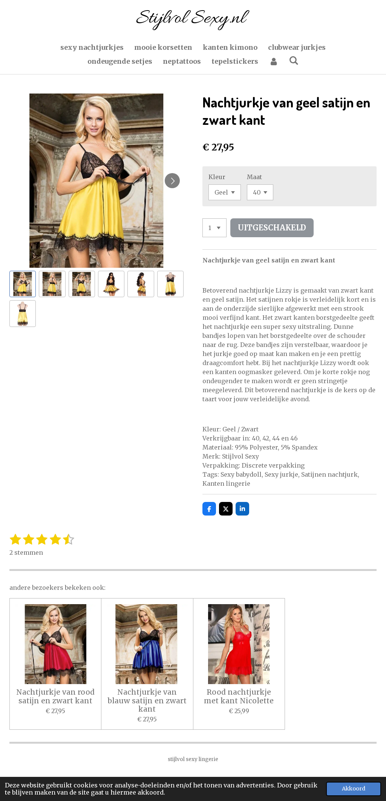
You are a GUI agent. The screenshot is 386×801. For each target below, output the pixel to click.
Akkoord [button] (353, 788)
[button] (22, 284)
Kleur (216, 177)
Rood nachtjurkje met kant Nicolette (239, 696)
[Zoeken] (294, 60)
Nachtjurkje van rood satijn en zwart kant (55, 696)
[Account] (273, 61)
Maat (254, 177)
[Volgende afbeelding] (172, 180)
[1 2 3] (214, 227)
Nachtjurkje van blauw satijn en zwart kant (147, 700)
